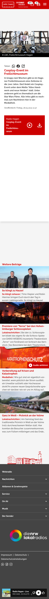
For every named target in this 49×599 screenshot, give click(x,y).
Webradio (7, 472)
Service (6, 494)
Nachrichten (8, 479)
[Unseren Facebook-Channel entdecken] (6, 564)
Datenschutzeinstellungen (14, 559)
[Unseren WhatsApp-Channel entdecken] (2, 564)
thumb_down (33, 592)
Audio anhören (38, 365)
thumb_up (43, 592)
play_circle (38, 593)
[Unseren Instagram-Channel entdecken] (11, 564)
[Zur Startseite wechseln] (8, 4)
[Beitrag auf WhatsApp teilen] (13, 66)
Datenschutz (21, 555)
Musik (5, 508)
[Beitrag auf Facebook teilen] (18, 66)
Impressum (6, 555)
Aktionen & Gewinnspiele (15, 486)
